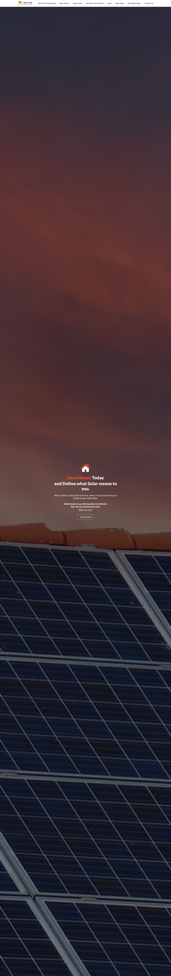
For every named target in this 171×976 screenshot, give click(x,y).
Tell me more (85, 517)
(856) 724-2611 (85, 510)
